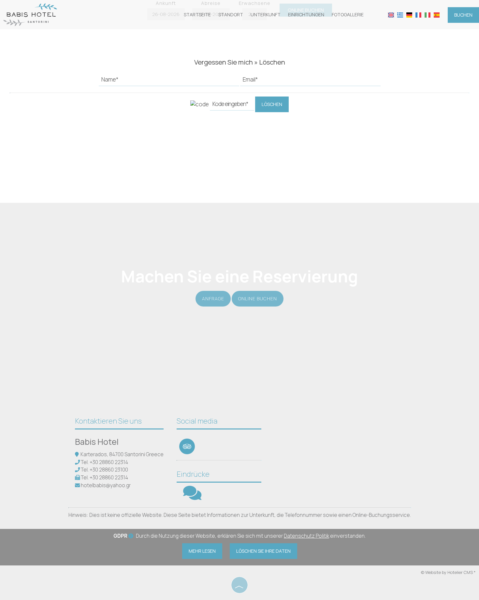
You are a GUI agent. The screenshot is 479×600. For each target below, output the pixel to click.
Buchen (463, 15)
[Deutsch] (409, 14)
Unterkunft (266, 14)
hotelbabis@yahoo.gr (106, 485)
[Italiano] (427, 14)
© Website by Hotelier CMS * (448, 572)
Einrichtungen (306, 14)
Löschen (272, 104)
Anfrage (213, 298)
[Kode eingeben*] (232, 106)
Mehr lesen (202, 551)
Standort (230, 14)
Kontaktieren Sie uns (108, 421)
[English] (391, 14)
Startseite (197, 14)
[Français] (418, 14)
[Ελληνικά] (400, 14)
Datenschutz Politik (306, 535)
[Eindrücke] (192, 497)
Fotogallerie (348, 14)
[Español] (436, 14)
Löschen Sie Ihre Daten (263, 551)
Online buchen (257, 298)
